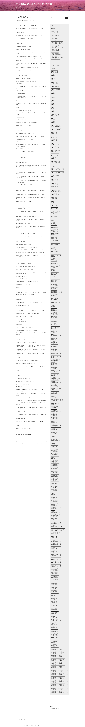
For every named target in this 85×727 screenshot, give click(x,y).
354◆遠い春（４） (55, 587)
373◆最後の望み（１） (55, 617)
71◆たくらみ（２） (55, 157)
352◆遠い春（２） (55, 584)
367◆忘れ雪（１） (55, 608)
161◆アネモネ (54, 308)
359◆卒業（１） (54, 595)
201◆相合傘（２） (55, 368)
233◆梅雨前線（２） (55, 415)
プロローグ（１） (54, 31)
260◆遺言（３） (54, 446)
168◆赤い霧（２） (55, 317)
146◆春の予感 (54, 284)
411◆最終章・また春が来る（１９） (58, 674)
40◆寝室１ (53, 107)
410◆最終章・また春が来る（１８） (58, 673)
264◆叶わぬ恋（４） (55, 453)
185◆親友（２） (54, 342)
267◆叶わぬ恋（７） (55, 457)
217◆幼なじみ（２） (55, 391)
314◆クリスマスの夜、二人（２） (58, 528)
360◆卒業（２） (54, 597)
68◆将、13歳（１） (55, 151)
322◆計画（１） (54, 539)
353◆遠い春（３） (55, 586)
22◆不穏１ (53, 78)
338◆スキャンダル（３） (56, 562)
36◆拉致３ (53, 100)
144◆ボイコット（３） (55, 281)
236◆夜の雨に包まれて (55, 420)
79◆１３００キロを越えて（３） (57, 171)
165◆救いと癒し (54, 313)
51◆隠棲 (53, 122)
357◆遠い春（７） (55, 591)
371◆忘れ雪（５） (55, 613)
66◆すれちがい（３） (55, 147)
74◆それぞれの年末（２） (56, 162)
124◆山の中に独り (55, 249)
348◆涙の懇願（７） (55, 576)
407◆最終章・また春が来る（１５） (58, 669)
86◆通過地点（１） (55, 183)
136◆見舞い (53, 269)
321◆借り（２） (54, 537)
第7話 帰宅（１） (55, 45)
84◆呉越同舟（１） (55, 179)
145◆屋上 (53, 283)
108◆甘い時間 (54, 222)
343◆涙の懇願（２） (55, 569)
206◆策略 (53, 375)
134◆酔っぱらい (54, 266)
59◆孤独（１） (54, 137)
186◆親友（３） (54, 344)
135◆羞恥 (53, 267)
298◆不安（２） (54, 505)
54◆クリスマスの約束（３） (56, 128)
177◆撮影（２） (54, 331)
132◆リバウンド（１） (55, 263)
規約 (25, 719)
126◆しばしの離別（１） (56, 254)
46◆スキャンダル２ (55, 115)
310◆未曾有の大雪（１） (56, 522)
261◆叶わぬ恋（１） (55, 449)
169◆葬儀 (53, 319)
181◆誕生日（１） (55, 337)
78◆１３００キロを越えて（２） (57, 169)
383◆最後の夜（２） (55, 633)
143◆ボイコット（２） (55, 280)
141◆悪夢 (53, 276)
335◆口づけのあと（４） (56, 557)
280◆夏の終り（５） (55, 476)
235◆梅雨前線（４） (55, 418)
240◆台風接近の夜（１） (56, 425)
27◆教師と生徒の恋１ (55, 86)
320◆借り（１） (54, 536)
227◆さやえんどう (55, 407)
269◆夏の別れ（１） (55, 460)
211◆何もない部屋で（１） (56, 382)
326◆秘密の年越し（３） (56, 544)
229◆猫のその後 (54, 410)
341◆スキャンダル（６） (56, 566)
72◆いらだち (53, 158)
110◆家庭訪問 (54, 225)
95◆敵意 (53, 200)
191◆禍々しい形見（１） (56, 353)
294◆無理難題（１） (55, 500)
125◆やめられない (55, 251)
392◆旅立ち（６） (55, 647)
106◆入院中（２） (55, 218)
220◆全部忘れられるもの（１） (57, 397)
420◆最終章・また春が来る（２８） (58, 687)
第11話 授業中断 (55, 50)
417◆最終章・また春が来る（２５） (58, 682)
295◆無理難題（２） (55, 501)
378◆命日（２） (54, 624)
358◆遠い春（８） (55, 593)
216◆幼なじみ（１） (55, 389)
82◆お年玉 (53, 176)
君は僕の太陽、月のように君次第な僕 (34, 4)
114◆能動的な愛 (54, 231)
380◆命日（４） (54, 627)
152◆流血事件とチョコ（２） (57, 292)
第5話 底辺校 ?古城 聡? (57, 42)
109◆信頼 (53, 223)
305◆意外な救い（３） (55, 515)
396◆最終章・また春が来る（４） (58, 653)
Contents (51, 701)
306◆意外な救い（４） (55, 516)
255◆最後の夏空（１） (55, 438)
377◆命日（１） (54, 623)
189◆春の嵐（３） (55, 349)
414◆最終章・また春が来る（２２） (58, 678)
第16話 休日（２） (55, 57)
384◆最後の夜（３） (55, 634)
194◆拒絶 (53, 357)
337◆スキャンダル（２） (56, 561)
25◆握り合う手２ (54, 83)
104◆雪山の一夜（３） (55, 213)
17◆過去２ (53, 75)
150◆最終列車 (54, 290)
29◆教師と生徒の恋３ (55, 89)
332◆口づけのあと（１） (56, 552)
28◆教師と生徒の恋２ (55, 88)
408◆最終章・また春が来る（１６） (58, 670)
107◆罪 (52, 220)
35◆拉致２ (53, 99)
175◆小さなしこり (55, 328)
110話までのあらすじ (55, 65)
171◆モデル (53, 323)
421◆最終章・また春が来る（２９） (58, 688)
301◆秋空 (53, 510)
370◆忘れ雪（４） (55, 612)
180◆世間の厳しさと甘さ (56, 335)
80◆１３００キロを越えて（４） (57, 172)
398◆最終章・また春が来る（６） (58, 656)
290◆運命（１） (54, 494)
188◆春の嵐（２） (55, 348)
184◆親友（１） (54, 341)
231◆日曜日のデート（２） (56, 413)
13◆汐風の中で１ (54, 70)
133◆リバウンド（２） (55, 265)
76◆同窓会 (53, 166)
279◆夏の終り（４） (55, 475)
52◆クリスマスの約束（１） (56, 125)
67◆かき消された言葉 (55, 150)
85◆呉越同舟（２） (55, 180)
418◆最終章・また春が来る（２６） (58, 684)
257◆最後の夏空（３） (55, 440)
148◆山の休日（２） (55, 287)
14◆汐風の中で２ (54, 71)
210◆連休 (53, 381)
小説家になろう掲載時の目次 (55, 708)
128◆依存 (53, 256)
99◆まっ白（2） (54, 207)
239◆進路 (53, 424)
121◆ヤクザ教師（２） (55, 244)
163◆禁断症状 (54, 310)
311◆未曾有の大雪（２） (56, 523)
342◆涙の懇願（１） (55, 568)
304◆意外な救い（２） (55, 514)
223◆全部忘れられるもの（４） (57, 402)
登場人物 (53, 28)
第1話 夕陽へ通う (55, 34)
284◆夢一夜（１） (55, 483)
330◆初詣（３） (54, 550)
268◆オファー (54, 458)
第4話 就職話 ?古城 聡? (57, 41)
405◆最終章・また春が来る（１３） (58, 666)
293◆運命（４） (54, 498)
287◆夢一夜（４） (55, 487)
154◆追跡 (53, 295)
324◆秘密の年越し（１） (56, 541)
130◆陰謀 (53, 259)
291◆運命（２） (54, 496)
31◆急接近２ (53, 92)
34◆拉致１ (53, 97)
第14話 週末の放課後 (56, 54)
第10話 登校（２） (55, 49)
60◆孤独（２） (54, 139)
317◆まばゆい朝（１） (55, 532)
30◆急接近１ (53, 90)
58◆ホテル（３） (54, 135)
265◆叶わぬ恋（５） (55, 454)
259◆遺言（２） (54, 445)
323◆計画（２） (54, 540)
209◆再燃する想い (55, 379)
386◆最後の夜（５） (55, 637)
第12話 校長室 (55, 52)
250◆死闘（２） (54, 429)
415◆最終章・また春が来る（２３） (58, 680)
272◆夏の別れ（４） (55, 464)
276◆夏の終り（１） (55, 471)
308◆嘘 (52, 519)
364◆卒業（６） (54, 602)
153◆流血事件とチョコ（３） (57, 294)
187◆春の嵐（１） (55, 346)
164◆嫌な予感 (54, 312)
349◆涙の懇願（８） (55, 577)
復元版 (30, 434)
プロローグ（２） (54, 32)
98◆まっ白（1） (54, 205)
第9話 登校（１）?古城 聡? (57, 47)
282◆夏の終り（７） (55, 479)
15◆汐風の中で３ (54, 72)
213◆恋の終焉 (54, 385)
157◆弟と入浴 (54, 299)
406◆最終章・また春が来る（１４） (58, 667)
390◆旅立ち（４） (55, 644)
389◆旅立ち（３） (55, 642)
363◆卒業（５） (54, 601)
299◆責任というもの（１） (56, 507)
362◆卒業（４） (54, 599)
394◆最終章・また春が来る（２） (58, 651)
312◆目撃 (53, 525)
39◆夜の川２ (53, 104)
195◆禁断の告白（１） (55, 359)
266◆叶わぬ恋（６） (55, 456)
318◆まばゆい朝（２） (55, 533)
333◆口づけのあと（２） (56, 554)
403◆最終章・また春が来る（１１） (58, 663)
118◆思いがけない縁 (55, 238)
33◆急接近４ (53, 94)
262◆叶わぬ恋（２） (55, 450)
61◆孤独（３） (54, 140)
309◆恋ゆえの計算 (55, 521)
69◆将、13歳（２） (55, 153)
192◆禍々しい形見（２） (56, 355)
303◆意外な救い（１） (55, 512)
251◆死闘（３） (54, 431)
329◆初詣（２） (54, 548)
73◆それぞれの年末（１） (56, 161)
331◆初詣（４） (54, 551)
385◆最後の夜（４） (55, 635)
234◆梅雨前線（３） (55, 417)
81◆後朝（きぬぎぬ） (55, 175)
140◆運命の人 (54, 274)
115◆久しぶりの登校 (55, 233)
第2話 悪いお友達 (55, 35)
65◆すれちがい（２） (55, 146)
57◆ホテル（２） (54, 133)
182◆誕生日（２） (55, 338)
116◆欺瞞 (53, 234)
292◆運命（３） (54, 497)
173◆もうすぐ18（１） (55, 326)
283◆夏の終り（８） (55, 480)
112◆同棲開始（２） (55, 229)
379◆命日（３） (54, 626)
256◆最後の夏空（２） (55, 439)
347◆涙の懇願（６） (55, 575)
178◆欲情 (53, 332)
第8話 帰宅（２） (55, 46)
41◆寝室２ (53, 108)
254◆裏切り (53, 436)
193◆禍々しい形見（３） (56, 356)
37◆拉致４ (53, 101)
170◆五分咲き (54, 321)
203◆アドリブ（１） (55, 371)
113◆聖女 (53, 230)
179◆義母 (53, 334)
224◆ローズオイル (55, 403)
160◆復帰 (53, 306)
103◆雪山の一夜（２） (55, 212)
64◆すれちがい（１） (55, 144)
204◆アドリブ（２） (55, 373)
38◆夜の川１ (53, 103)
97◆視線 (53, 202)
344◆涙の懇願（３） (55, 570)
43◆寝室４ (53, 111)
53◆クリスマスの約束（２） (56, 126)
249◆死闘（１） (54, 428)
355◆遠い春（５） (55, 588)
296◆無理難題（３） (55, 503)
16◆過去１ (53, 74)
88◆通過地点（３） (55, 186)
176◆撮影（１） (54, 330)
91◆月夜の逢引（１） (55, 193)
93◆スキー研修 (54, 197)
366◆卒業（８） (54, 605)
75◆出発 (53, 164)
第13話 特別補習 (55, 53)
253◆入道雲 (53, 433)
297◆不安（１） (54, 504)
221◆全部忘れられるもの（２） (57, 399)
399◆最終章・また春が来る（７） (58, 658)
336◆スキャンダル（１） (56, 559)
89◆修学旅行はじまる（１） (56, 190)
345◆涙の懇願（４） (55, 572)
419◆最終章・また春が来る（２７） (58, 685)
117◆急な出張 (54, 237)
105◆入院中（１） (55, 216)
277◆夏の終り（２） (55, 472)
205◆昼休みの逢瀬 (55, 374)
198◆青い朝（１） (55, 363)
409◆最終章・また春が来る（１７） (58, 671)
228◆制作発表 (54, 409)
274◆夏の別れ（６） (55, 467)
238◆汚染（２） (54, 422)
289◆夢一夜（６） (55, 490)
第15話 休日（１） (55, 56)
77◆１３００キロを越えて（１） (57, 168)
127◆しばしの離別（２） (56, 255)
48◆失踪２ (53, 118)
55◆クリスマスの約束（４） (56, 129)
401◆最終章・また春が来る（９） (58, 660)
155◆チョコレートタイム (56, 296)
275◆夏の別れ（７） (55, 468)
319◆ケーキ (53, 534)
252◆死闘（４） (54, 432)
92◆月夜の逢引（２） (55, 194)
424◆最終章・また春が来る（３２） (58, 692)
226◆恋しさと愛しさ (55, 406)
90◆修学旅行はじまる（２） (56, 191)
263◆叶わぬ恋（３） (55, 451)
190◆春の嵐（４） (55, 350)
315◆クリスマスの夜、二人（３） (58, 529)
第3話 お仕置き (55, 38)
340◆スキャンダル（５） (56, 565)
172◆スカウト (54, 324)
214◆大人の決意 (54, 386)
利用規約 (51, 706)
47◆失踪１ (53, 117)
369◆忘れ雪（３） (55, 611)
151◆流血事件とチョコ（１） (57, 291)
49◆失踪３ (53, 119)
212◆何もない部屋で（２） (56, 384)
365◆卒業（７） (54, 604)
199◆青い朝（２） (55, 364)
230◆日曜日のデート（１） (56, 411)
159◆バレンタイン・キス (56, 302)
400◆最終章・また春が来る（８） (58, 659)
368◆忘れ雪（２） (55, 609)
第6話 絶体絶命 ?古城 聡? (57, 43)
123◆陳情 (53, 248)
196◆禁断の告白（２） (55, 360)
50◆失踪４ (53, 121)
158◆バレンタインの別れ (56, 301)
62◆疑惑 (53, 143)
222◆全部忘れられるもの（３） (57, 400)
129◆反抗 (53, 258)
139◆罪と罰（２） (55, 273)
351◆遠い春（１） (55, 583)
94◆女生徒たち (54, 198)
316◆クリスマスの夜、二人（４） (58, 530)
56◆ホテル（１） (54, 132)
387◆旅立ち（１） (55, 640)
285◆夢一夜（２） (55, 485)
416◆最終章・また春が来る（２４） (58, 681)
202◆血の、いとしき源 (55, 370)
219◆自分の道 (54, 393)
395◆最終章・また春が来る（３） (58, 652)
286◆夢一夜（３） (55, 486)
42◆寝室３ (53, 110)
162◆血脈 (53, 309)
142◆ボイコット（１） (55, 278)
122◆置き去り (54, 247)
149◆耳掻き (53, 288)
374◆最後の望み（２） (55, 619)
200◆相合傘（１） (55, 367)
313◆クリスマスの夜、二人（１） (58, 526)
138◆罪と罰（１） (55, 272)
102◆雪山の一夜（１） (55, 211)
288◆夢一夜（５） (55, 489)
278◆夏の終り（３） (55, 474)
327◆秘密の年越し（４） (56, 546)
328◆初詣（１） (54, 547)
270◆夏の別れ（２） (55, 461)
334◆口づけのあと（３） (56, 555)
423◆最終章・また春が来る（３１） (58, 691)
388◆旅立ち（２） (55, 641)
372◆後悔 (53, 616)
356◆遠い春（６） (55, 590)
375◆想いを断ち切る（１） (56, 620)
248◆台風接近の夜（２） (56, 427)
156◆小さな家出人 (55, 298)
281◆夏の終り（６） (55, 478)
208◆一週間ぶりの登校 (55, 378)
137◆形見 (53, 270)
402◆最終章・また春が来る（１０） (58, 662)
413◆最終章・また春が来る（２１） (58, 677)
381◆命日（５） (54, 629)
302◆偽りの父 (54, 511)
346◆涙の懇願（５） (55, 573)
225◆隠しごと (54, 404)
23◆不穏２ (53, 79)
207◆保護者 (53, 377)
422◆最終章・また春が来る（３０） (58, 689)
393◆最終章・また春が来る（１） (58, 649)
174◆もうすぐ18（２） (55, 327)
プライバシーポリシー (20, 719)
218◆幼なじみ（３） (55, 392)
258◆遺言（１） (54, 443)
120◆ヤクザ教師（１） (55, 243)
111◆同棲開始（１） (55, 227)
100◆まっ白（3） (54, 208)
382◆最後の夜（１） (55, 631)
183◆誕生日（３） (55, 339)
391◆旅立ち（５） (55, 645)
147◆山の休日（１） (55, 285)
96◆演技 (53, 201)
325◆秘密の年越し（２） (56, 543)
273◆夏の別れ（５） (55, 465)
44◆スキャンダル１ (55, 114)
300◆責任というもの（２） (56, 508)
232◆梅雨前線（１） (55, 414)
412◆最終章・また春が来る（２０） (58, 676)
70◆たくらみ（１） (55, 155)
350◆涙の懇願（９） (55, 579)
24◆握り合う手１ (54, 82)
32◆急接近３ (53, 93)
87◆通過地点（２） (55, 184)
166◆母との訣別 (54, 314)
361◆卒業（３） (54, 598)
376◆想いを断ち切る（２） (56, 622)
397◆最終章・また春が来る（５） (58, 655)
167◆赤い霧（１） (55, 316)
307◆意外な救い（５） (55, 518)
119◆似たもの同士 (55, 240)
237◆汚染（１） (54, 421)
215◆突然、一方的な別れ (56, 388)
